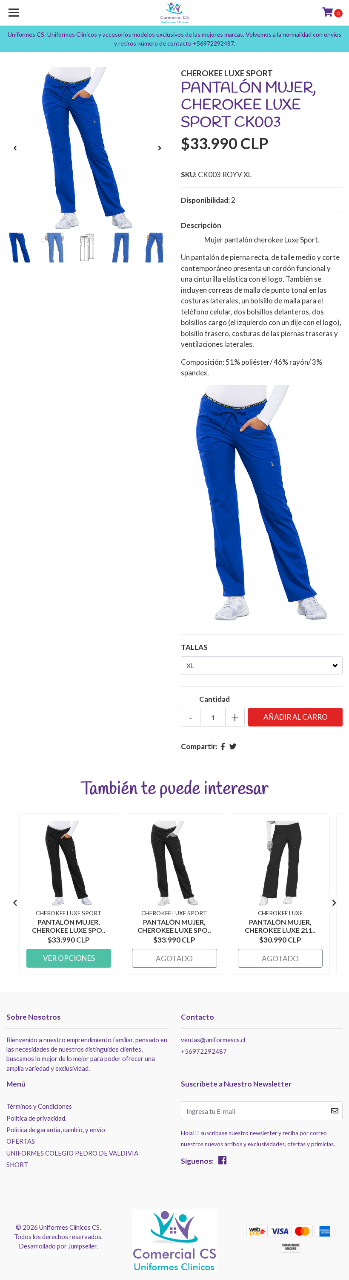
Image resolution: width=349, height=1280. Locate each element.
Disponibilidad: (205, 200)
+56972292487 (204, 1051)
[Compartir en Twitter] (233, 746)
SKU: (189, 174)
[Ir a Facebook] (222, 1162)
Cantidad (214, 699)
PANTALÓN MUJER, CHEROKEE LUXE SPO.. (69, 926)
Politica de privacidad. (36, 1118)
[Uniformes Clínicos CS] (175, 13)
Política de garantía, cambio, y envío (55, 1129)
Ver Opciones (69, 958)
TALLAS (194, 647)
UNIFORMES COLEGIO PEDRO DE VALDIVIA (72, 1153)
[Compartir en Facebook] (223, 746)
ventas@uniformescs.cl (213, 1040)
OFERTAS (20, 1141)
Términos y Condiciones (39, 1106)
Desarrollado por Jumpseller (58, 1246)
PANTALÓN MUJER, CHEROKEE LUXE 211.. (280, 926)
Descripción (201, 225)
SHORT (17, 1164)
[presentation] (14, 148)
